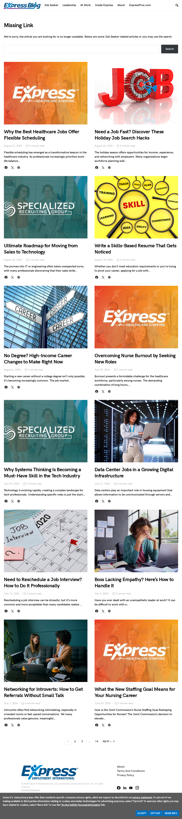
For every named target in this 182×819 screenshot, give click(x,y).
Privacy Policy (125, 775)
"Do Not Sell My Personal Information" (81, 804)
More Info (171, 813)
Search (169, 49)
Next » (107, 741)
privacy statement (142, 797)
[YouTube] (131, 788)
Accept (142, 813)
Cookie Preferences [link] (30, 790)
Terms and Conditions (131, 771)
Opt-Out (155, 813)
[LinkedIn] (124, 788)
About (121, 766)
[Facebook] (119, 788)
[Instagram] (137, 788)
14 (96, 741)
